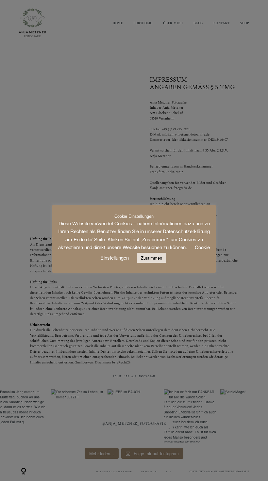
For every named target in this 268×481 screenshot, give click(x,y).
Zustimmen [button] (151, 258)
